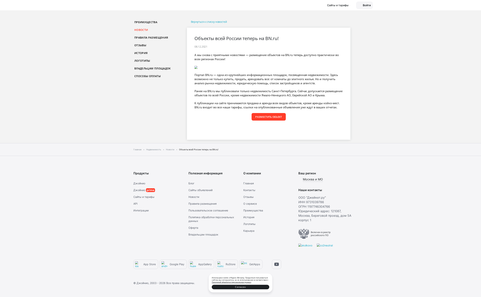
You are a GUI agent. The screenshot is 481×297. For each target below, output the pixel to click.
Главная (248, 183)
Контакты (249, 190)
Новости (193, 196)
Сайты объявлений (200, 190)
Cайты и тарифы (143, 196)
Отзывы (140, 45)
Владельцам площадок (152, 68)
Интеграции (141, 210)
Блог (191, 183)
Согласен (240, 287)
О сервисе (250, 203)
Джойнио (139, 183)
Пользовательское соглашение (208, 210)
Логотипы (142, 60)
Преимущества (145, 22)
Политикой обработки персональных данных (231, 282)
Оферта (193, 227)
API (135, 203)
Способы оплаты (147, 76)
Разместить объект (268, 116)
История (140, 53)
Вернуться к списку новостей (209, 22)
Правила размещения (151, 37)
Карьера (248, 230)
